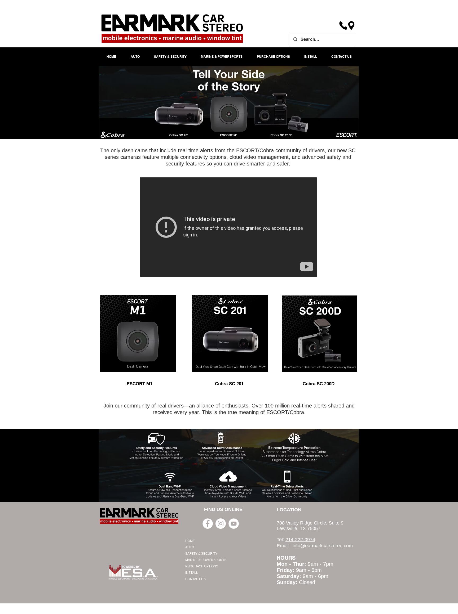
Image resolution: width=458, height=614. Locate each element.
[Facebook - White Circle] (207, 523)
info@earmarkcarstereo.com (323, 545)
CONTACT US (195, 579)
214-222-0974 (300, 539)
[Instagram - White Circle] (220, 523)
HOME (190, 541)
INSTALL (191, 573)
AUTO (189, 547)
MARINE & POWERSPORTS (205, 560)
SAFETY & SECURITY (201, 553)
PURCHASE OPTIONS (201, 566)
